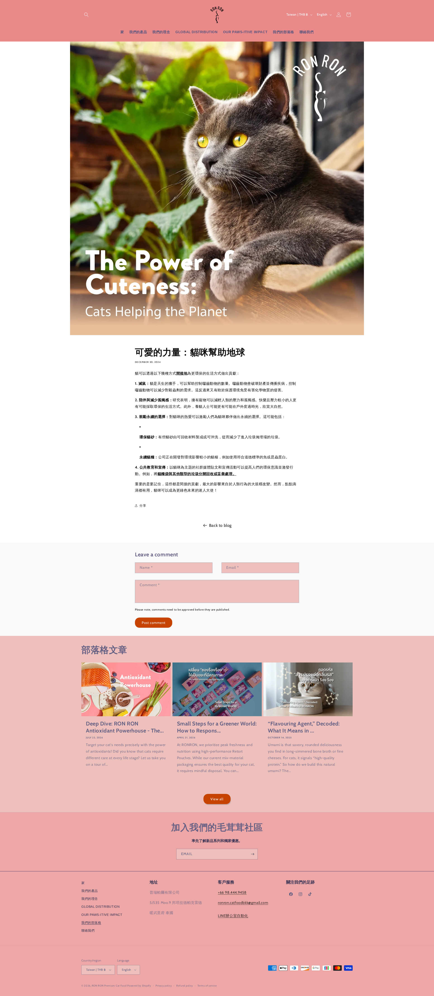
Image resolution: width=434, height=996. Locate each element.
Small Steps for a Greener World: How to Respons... (217, 727)
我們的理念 (89, 898)
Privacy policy (164, 985)
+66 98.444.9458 (232, 892)
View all (217, 799)
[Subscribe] (252, 854)
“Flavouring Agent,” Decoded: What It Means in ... (304, 727)
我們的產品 (89, 891)
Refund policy (184, 985)
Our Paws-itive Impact (102, 915)
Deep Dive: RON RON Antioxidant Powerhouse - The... (125, 727)
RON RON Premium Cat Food (109, 985)
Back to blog (220, 525)
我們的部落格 (91, 922)
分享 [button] (142, 506)
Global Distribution (100, 906)
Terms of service (207, 985)
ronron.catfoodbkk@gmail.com (243, 902)
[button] (86, 15)
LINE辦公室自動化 (233, 916)
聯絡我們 (87, 930)
